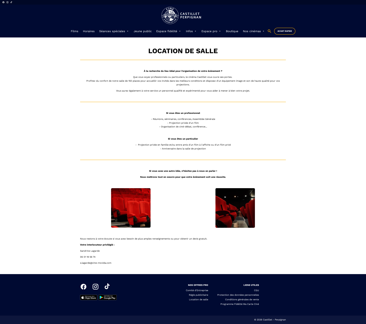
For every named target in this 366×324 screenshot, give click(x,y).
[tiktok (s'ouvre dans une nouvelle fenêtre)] (11, 2)
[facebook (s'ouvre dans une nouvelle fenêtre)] (3, 2)
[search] (269, 31)
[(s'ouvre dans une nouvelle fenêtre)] (88, 297)
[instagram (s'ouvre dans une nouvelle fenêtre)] (7, 2)
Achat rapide (285, 31)
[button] (131, 208)
